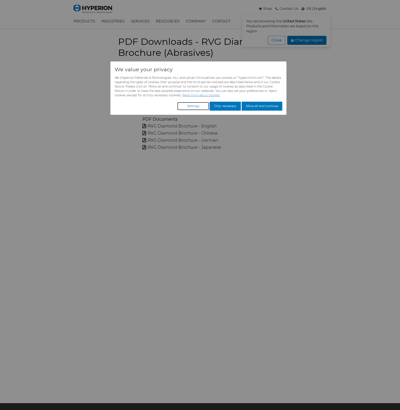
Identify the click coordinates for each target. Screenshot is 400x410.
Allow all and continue (262, 106)
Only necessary (225, 106)
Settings (193, 106)
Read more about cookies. (201, 95)
